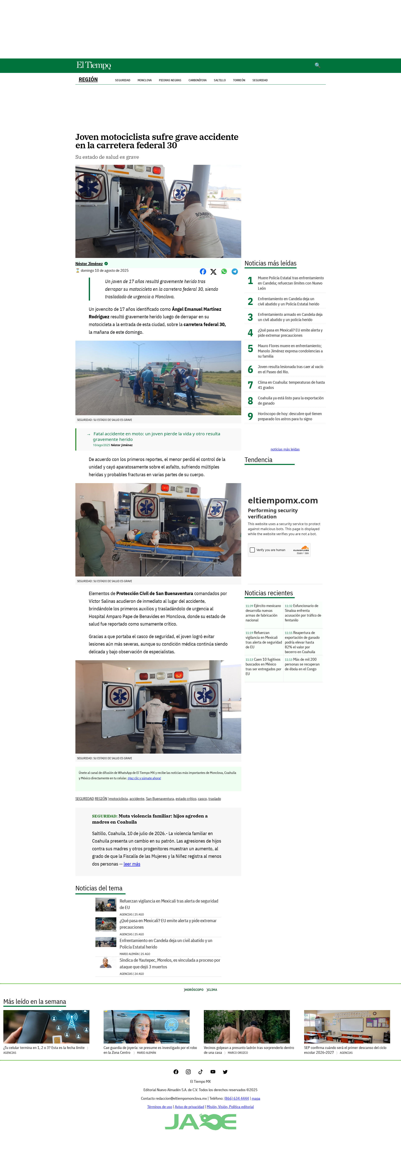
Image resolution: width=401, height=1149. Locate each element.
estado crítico (186, 798)
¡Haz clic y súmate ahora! (144, 778)
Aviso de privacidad (189, 1106)
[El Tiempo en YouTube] (216, 1072)
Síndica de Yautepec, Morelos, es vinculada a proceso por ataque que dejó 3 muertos (170, 963)
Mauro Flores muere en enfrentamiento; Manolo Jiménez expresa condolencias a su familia (290, 351)
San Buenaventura (160, 798)
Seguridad (260, 80)
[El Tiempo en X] (225, 1072)
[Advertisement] (200, 29)
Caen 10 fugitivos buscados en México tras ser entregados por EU (263, 666)
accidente (136, 798)
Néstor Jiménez (89, 263)
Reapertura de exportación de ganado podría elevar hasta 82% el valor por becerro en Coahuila (302, 642)
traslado (214, 798)
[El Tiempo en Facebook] (179, 1072)
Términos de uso (159, 1106)
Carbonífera (198, 80)
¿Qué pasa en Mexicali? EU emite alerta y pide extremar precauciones (168, 924)
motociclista (118, 798)
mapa (256, 1098)
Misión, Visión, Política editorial (230, 1106)
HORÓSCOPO (194, 990)
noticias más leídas (285, 449)
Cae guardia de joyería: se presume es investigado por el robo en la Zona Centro (150, 1050)
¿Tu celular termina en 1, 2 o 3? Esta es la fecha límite (44, 1050)
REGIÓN (88, 79)
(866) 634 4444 (236, 1098)
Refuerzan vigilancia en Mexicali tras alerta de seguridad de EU (169, 904)
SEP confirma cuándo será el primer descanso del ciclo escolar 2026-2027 (345, 1050)
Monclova (145, 80)
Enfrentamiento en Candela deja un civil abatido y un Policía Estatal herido (166, 944)
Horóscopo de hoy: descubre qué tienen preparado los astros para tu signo (290, 416)
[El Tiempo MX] (93, 68)
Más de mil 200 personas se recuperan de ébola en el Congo (302, 664)
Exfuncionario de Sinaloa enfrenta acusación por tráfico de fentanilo (303, 612)
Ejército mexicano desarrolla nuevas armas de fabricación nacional (263, 612)
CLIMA (212, 990)
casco (202, 798)
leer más (132, 864)
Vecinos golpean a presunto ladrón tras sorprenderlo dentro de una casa (249, 1050)
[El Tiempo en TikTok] (204, 1072)
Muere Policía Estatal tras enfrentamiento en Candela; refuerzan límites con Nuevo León (291, 283)
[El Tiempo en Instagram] (191, 1072)
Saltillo (220, 80)
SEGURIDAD (84, 798)
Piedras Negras (170, 80)
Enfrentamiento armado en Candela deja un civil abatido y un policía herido (290, 317)
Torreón (239, 80)
